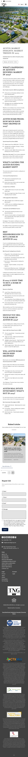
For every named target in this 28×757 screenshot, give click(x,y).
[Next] (12, 472)
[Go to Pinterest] (11, 537)
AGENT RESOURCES (7, 566)
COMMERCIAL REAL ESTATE (9, 561)
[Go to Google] (15, 537)
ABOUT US (4, 554)
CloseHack (17, 607)
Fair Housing (5, 580)
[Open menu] (26, 4)
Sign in (22, 4)
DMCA (3, 577)
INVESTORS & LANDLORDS (8, 563)
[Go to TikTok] (13, 537)
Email (5, 503)
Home (3, 552)
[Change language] (19, 4)
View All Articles (6, 466)
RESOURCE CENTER (7, 565)
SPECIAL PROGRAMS (7, 559)
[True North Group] (14, 590)
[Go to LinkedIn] (9, 537)
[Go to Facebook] (2, 537)
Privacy (22, 525)
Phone (5, 497)
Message (5, 509)
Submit (5, 529)
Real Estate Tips (10, 62)
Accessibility (5, 579)
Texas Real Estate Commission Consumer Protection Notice (14, 613)
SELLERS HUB (5, 557)
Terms (17, 525)
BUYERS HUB (5, 556)
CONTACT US (5, 568)
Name (5, 491)
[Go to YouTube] (7, 537)
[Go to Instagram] (5, 537)
